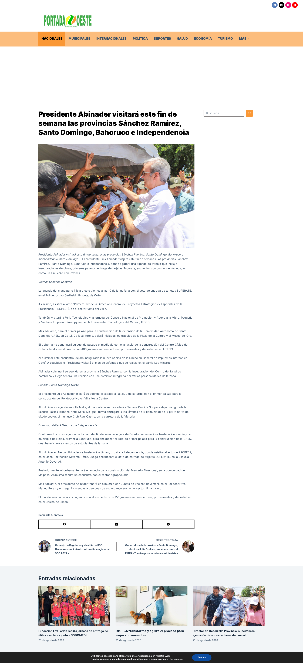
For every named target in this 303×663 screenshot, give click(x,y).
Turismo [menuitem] (225, 38)
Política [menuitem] (140, 38)
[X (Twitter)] (281, 5)
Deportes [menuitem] (162, 38)
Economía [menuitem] (203, 38)
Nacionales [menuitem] (52, 38)
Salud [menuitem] (182, 38)
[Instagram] (288, 5)
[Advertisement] (151, 72)
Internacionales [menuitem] (111, 38)
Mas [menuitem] (242, 38)
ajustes (178, 659)
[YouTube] (295, 5)
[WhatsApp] (168, 524)
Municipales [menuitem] (79, 38)
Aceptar (201, 657)
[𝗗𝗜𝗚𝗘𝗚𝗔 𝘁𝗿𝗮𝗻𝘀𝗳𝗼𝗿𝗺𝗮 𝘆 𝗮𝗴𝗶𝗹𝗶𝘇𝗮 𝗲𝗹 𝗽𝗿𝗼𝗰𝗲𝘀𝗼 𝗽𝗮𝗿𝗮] (151, 606)
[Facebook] (275, 5)
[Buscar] (249, 113)
